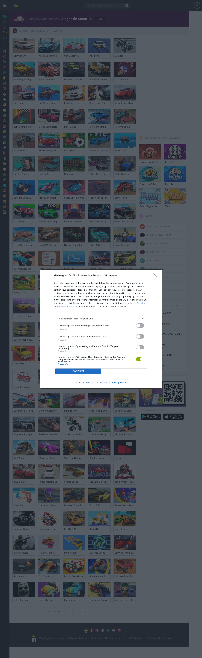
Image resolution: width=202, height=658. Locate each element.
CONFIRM (78, 371)
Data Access (101, 382)
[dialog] (101, 329)
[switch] (140, 325)
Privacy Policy (119, 382)
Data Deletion (83, 382)
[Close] (156, 276)
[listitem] (101, 318)
